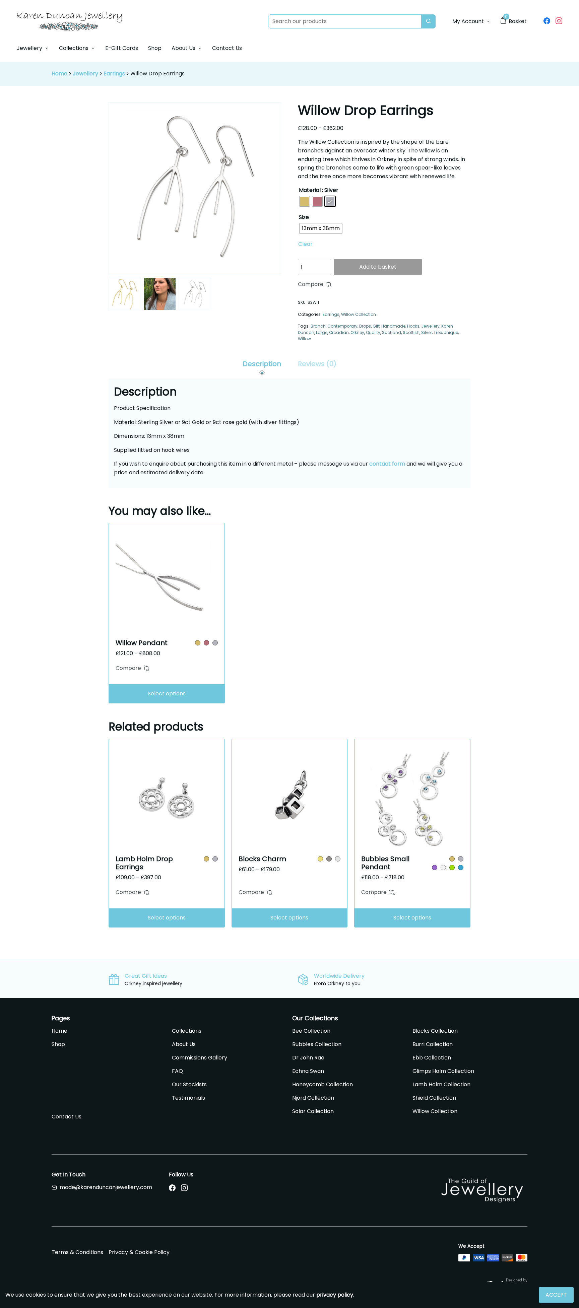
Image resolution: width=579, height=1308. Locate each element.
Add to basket (377, 267)
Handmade (393, 326)
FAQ (177, 1071)
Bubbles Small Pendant (385, 863)
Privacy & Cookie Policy (139, 1252)
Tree (438, 332)
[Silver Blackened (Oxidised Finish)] (329, 859)
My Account (468, 21)
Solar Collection (313, 1111)
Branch (318, 326)
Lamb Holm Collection (441, 1084)
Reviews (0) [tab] (317, 363)
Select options (167, 693)
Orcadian (339, 332)
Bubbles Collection (316, 1044)
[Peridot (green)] (452, 867)
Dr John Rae (308, 1057)
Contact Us (227, 48)
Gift (376, 326)
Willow (304, 339)
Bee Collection (311, 1031)
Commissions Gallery (199, 1057)
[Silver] (215, 642)
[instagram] (559, 21)
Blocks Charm (262, 859)
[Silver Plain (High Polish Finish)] (337, 859)
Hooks (413, 326)
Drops (365, 326)
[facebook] (546, 21)
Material (310, 190)
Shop (155, 48)
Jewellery (29, 48)
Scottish (411, 332)
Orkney (357, 332)
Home (59, 73)
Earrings (114, 73)
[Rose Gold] (206, 642)
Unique (451, 332)
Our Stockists (189, 1084)
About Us (183, 48)
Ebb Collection (431, 1057)
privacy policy (334, 1295)
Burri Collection (432, 1044)
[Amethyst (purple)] (434, 867)
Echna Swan (308, 1071)
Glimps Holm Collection (443, 1071)
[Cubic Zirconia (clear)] (443, 867)
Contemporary (342, 326)
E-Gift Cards (121, 48)
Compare (310, 284)
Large (321, 332)
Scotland (391, 332)
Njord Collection (313, 1098)
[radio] (305, 201)
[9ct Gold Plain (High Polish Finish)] (320, 859)
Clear (305, 244)
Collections (73, 48)
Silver (426, 332)
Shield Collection (434, 1098)
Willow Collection (358, 314)
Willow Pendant (142, 642)
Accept (556, 1295)
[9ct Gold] (197, 642)
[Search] (428, 21)
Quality (373, 332)
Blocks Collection (435, 1031)
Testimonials (188, 1098)
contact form (387, 464)
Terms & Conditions (77, 1252)
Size (304, 217)
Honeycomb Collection (322, 1084)
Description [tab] (262, 363)
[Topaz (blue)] (460, 867)
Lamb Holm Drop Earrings (144, 863)
